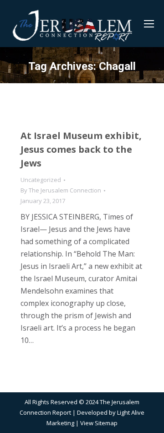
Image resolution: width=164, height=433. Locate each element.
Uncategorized (40, 180)
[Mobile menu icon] (149, 24)
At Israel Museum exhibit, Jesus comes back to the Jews (81, 149)
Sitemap (106, 423)
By (60, 190)
